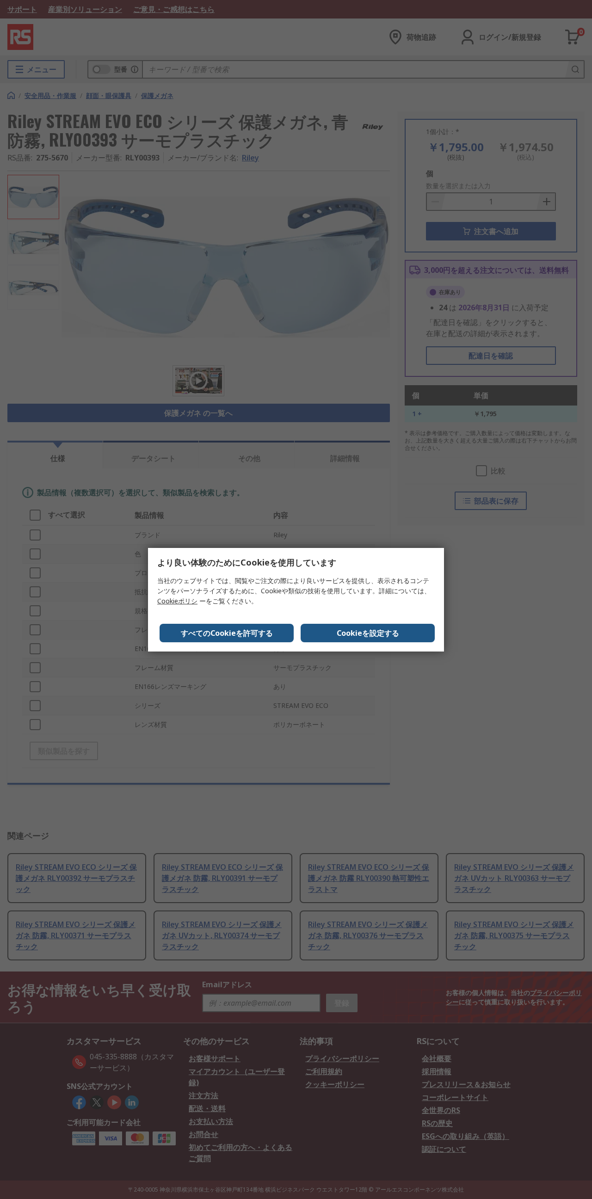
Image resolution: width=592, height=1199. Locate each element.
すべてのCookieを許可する (227, 633)
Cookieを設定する (368, 633)
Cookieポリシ (177, 600)
